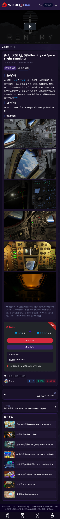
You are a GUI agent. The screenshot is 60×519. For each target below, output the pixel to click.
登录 (49, 5)
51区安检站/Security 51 (27, 484)
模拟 (24, 80)
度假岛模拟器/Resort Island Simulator (33, 424)
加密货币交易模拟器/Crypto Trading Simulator (37, 464)
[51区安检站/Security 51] (9, 484)
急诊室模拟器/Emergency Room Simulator (35, 444)
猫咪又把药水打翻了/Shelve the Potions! (34, 474)
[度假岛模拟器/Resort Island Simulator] (9, 424)
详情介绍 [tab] (11, 68)
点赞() (52, 381)
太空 (16, 80)
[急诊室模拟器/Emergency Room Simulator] (9, 444)
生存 (16, 98)
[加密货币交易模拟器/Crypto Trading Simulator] (9, 464)
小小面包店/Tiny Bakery (27, 494)
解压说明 (31, 347)
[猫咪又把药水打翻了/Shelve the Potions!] (9, 474)
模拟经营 (22, 62)
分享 (32, 381)
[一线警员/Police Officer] (9, 434)
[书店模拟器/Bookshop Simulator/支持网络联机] (9, 454)
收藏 (42, 381)
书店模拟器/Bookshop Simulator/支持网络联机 (37, 454)
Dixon (11, 381)
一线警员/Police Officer (26, 434)
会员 (20, 333)
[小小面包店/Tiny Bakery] (9, 494)
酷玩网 (20, 506)
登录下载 (31, 341)
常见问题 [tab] (25, 68)
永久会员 (44, 333)
